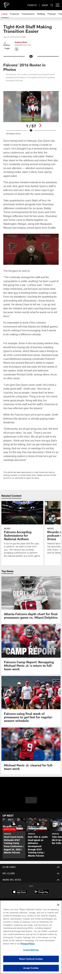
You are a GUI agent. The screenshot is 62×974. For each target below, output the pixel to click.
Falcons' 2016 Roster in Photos (24, 67)
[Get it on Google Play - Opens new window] (41, 893)
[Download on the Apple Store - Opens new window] (19, 892)
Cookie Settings (31, 950)
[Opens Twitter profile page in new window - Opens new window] (17, 49)
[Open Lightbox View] (31, 113)
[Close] (58, 904)
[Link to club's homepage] (6, 3)
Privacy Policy (27, 943)
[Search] (52, 5)
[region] (31, 937)
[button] (31, 249)
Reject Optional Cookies (31, 959)
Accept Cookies (31, 968)
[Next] (40, 125)
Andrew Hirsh (21, 42)
